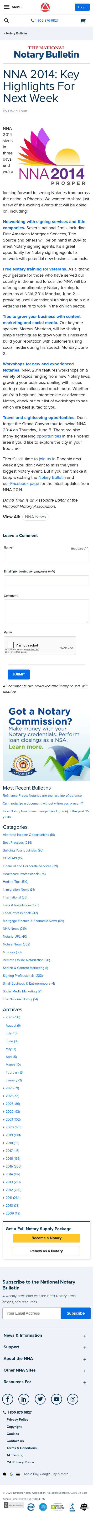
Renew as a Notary (46, 1251)
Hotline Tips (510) (15, 882)
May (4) (11, 1049)
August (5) (13, 1026)
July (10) (11, 1033)
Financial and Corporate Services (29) (30, 866)
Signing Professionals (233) (23, 976)
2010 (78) (12, 1206)
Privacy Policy (17, 1420)
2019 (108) (13, 1135)
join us (45, 458)
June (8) (11, 1041)
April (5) (11, 1057)
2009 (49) (13, 1213)
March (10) (13, 1065)
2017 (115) (12, 1151)
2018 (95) (12, 1143)
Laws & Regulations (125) (21, 905)
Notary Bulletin (16, 33)
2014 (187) (13, 1174)
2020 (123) (13, 1127)
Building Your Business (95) (23, 850)
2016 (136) (13, 1159)
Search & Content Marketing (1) (25, 968)
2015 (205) (13, 1166)
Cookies (13, 1434)
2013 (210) (13, 1182)
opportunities (49, 436)
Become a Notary (46, 1238)
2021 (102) (13, 1119)
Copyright (14, 1427)
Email (29, 571)
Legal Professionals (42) (20, 913)
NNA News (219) (14, 929)
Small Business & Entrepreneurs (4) (29, 984)
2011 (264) (13, 1198)
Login (82, 7)
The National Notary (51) (20, 999)
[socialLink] (8, 1401)
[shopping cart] (76, 20)
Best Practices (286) (17, 843)
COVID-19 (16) (12, 858)
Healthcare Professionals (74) (24, 874)
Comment (11, 596)
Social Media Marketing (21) (22, 991)
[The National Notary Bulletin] (46, 53)
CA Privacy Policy (20, 1462)
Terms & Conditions (22, 1448)
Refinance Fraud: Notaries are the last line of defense (42, 796)
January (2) (14, 1080)
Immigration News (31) (19, 890)
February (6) (14, 1072)
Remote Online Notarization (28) (26, 960)
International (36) (15, 897)
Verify (8, 632)
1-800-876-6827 (46, 21)
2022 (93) (13, 1112)
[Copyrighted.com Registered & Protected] (14, 1505)
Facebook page (24, 483)
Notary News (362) (16, 944)
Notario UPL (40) (15, 937)
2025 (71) (12, 1088)
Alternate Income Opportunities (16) (29, 835)
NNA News (35, 516)
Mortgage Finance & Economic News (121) (33, 921)
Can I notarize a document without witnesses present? (43, 803)
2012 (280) (13, 1190)
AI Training (15, 1455)
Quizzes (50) (12, 952)
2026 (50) (13, 1017)
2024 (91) (12, 1096)
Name (9, 547)
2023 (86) (13, 1104)
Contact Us (15, 1441)
